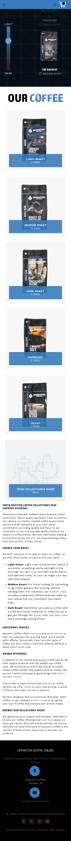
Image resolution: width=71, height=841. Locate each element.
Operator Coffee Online (35, 750)
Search (8, 758)
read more (47, 720)
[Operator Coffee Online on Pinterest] (32, 821)
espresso (36, 633)
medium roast (58, 591)
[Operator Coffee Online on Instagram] (39, 821)
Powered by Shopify (54, 813)
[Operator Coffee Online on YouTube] (47, 821)
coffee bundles (32, 687)
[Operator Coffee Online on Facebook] (23, 821)
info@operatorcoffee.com (35, 801)
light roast (31, 571)
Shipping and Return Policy (21, 829)
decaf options (55, 633)
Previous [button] (26, 29)
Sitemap (35, 762)
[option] (49, 49)
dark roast (61, 615)
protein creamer (40, 700)
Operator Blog (23, 758)
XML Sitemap (57, 829)
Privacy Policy (57, 758)
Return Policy (40, 758)
